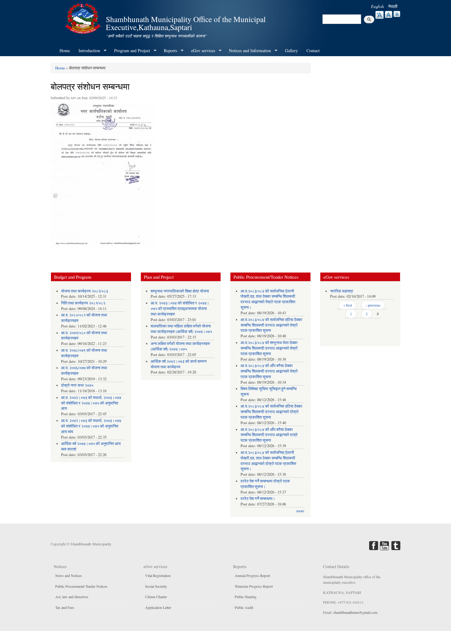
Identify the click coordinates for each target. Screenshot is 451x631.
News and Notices (68, 575)
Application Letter (158, 607)
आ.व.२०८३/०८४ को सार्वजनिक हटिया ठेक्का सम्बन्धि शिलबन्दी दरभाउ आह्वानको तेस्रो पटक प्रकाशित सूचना (271, 325)
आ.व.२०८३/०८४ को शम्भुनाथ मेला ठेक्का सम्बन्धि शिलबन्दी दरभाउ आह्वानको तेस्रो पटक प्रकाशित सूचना (269, 348)
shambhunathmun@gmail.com (355, 612)
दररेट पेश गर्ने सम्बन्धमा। (258, 498)
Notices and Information (248, 51)
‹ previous (373, 305)
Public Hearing (245, 596)
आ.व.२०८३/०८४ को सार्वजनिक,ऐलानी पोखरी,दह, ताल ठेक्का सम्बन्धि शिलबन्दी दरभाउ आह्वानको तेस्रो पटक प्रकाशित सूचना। (268, 299)
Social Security (156, 586)
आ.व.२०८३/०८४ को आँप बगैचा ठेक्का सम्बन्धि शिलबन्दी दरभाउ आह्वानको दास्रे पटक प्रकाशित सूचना (269, 435)
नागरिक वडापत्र (341, 291)
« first (347, 305)
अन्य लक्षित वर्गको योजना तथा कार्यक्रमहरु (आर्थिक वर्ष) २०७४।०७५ (180, 346)
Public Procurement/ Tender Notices (81, 586)
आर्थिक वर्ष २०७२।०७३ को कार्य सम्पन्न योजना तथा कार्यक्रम (178, 364)
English (377, 6)
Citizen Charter (156, 596)
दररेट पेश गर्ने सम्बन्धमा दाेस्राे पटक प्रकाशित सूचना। (265, 483)
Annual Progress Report (252, 575)
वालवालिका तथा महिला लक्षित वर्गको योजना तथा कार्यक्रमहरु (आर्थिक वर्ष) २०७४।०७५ (181, 328)
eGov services (201, 51)
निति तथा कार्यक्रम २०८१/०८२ (83, 303)
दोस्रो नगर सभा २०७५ (77, 385)
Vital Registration (158, 575)
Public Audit (244, 607)
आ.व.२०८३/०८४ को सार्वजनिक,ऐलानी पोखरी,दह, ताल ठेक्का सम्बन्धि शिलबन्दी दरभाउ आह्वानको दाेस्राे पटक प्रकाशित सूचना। (268, 461)
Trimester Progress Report (254, 586)
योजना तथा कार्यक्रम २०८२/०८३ (84, 291)
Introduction (87, 51)
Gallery (291, 50)
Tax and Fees (64, 607)
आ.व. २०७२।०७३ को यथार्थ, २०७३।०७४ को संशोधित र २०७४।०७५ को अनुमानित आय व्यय (91, 426)
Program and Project (130, 51)
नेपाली (392, 6)
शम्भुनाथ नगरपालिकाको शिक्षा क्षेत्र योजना (180, 291)
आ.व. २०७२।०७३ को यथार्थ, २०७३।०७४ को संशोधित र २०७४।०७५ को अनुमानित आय (91, 403)
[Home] (84, 17)
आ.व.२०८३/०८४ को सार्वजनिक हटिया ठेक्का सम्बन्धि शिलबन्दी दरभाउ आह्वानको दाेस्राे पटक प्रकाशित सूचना (271, 412)
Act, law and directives (71, 596)
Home (65, 50)
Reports (168, 51)
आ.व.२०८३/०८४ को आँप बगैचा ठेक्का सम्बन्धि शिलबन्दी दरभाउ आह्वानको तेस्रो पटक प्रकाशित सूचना (269, 371)
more (300, 510)
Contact (313, 50)
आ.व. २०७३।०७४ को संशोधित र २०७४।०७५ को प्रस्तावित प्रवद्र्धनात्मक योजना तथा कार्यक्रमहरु (180, 308)
